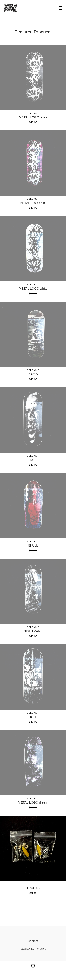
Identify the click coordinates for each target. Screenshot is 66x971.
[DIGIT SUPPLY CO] (10, 7)
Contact (33, 941)
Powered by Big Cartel (33, 948)
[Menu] (60, 7)
